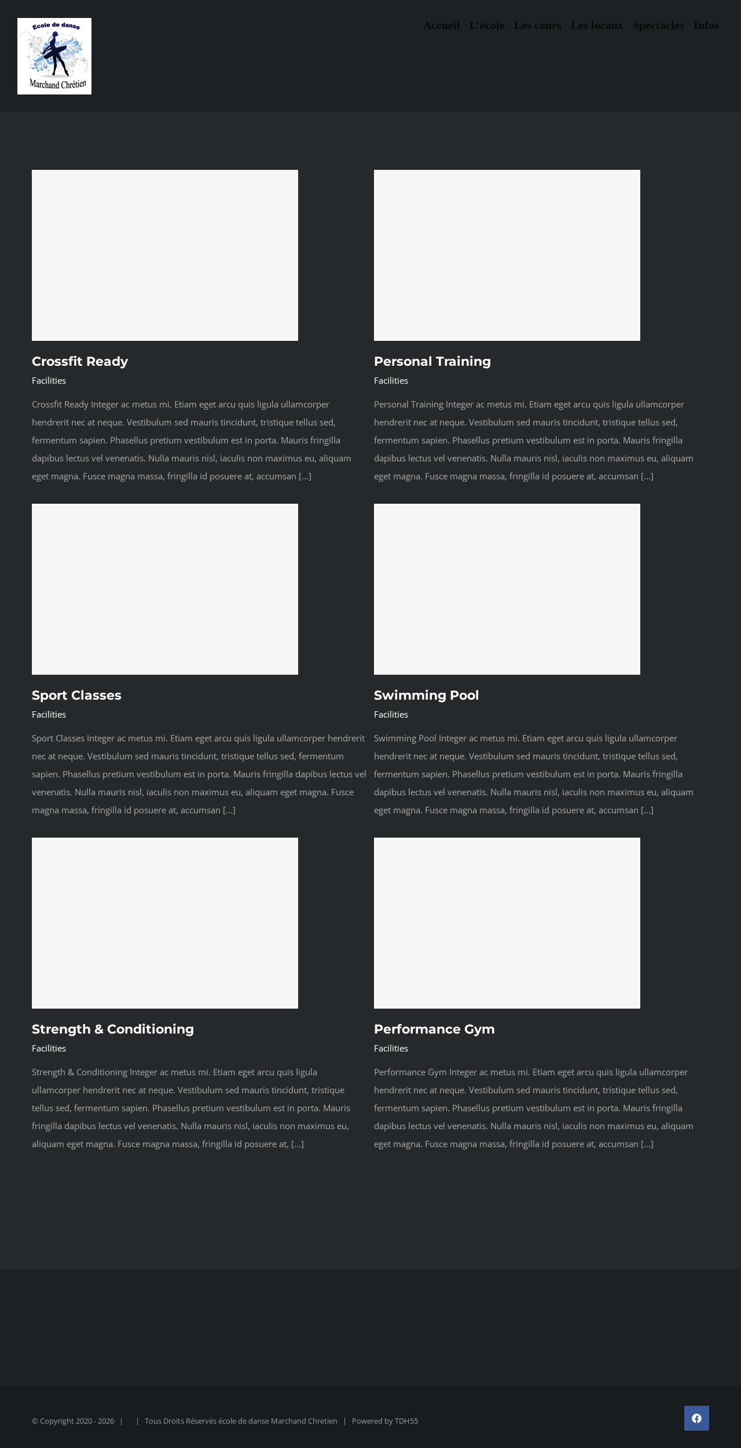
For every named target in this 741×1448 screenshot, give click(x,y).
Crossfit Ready (80, 361)
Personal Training (432, 361)
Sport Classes (77, 695)
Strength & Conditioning (113, 1029)
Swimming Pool (426, 695)
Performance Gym (434, 1029)
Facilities (49, 380)
